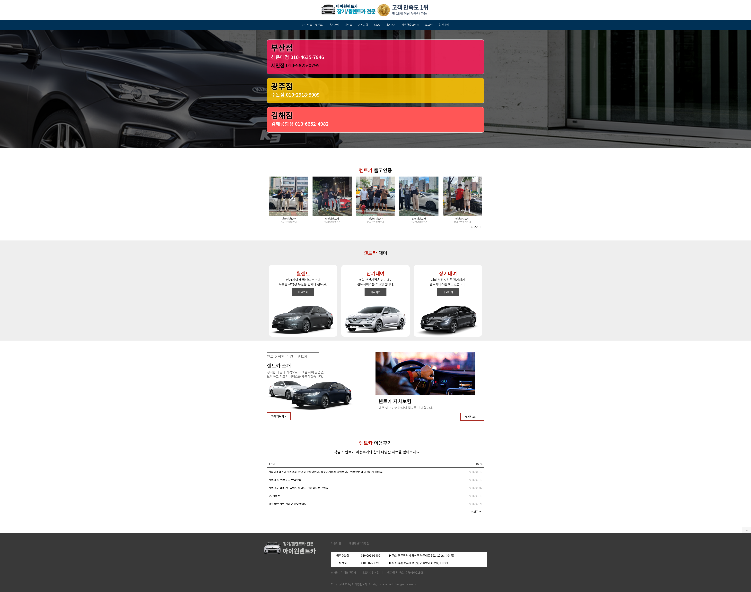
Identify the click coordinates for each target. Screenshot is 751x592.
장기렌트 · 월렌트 (312, 25)
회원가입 (444, 25)
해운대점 (297, 56)
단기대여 (334, 25)
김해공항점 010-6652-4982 (300, 123)
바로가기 (303, 292)
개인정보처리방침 (359, 543)
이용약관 (336, 543)
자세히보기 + (278, 416)
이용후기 (390, 25)
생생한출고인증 (410, 25)
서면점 (295, 65)
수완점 (295, 94)
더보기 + (476, 227)
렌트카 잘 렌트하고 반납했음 (285, 480)
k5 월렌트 (274, 496)
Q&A (377, 25)
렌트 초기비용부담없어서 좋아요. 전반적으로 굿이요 (298, 488)
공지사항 (363, 25)
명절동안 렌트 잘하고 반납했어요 (287, 504)
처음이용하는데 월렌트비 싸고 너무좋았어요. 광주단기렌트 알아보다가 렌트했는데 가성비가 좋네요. (326, 472)
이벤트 (348, 25)
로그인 (429, 25)
